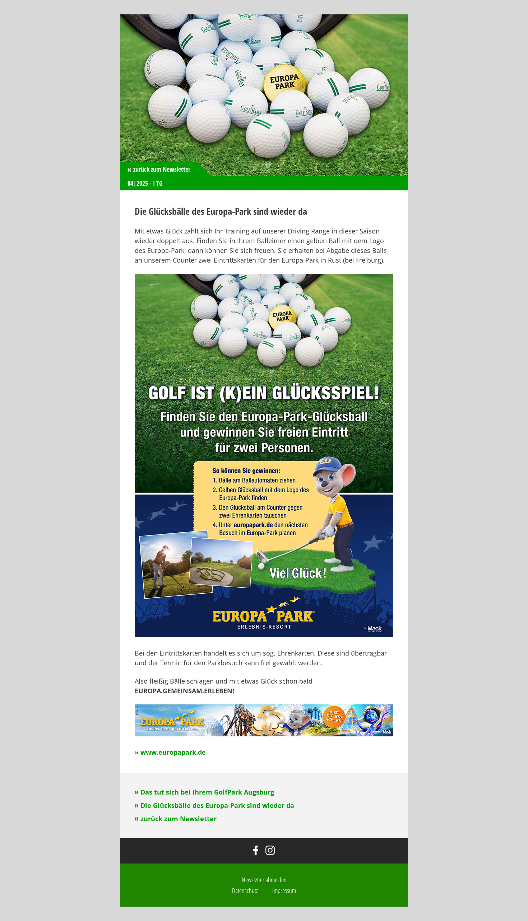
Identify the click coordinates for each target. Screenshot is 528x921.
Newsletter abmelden (264, 879)
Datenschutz (245, 890)
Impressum (284, 890)
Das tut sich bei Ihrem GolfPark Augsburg (207, 792)
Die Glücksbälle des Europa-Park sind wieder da (217, 805)
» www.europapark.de (170, 752)
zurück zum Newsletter (161, 169)
